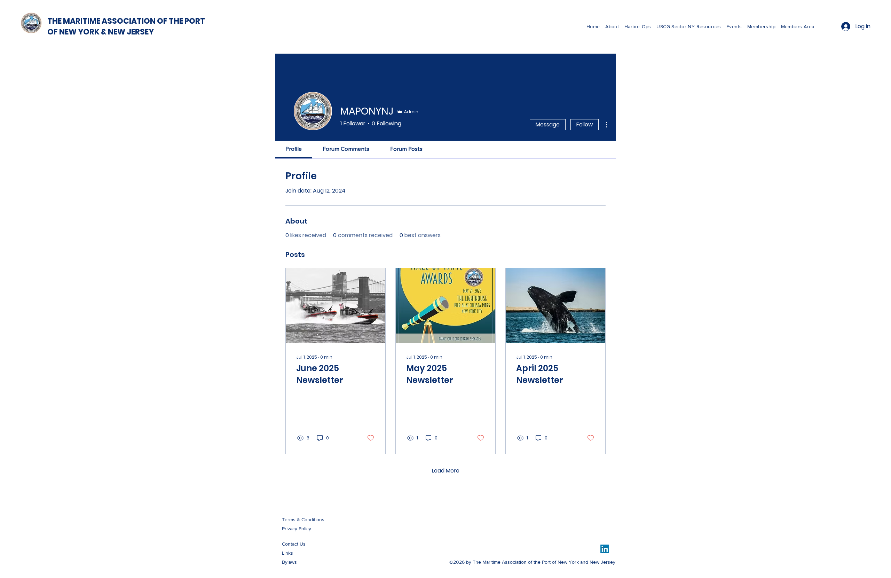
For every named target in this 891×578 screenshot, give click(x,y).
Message (548, 124)
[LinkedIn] (604, 549)
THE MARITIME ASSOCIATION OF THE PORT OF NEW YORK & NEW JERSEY (126, 26)
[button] (691, 26)
